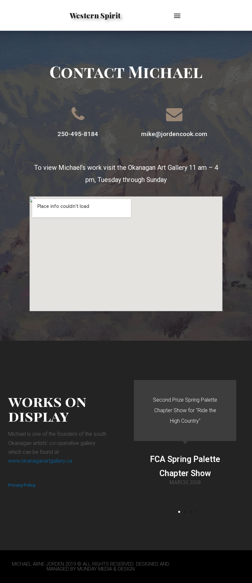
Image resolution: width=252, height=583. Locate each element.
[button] (177, 15)
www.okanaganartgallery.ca (40, 461)
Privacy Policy (21, 485)
